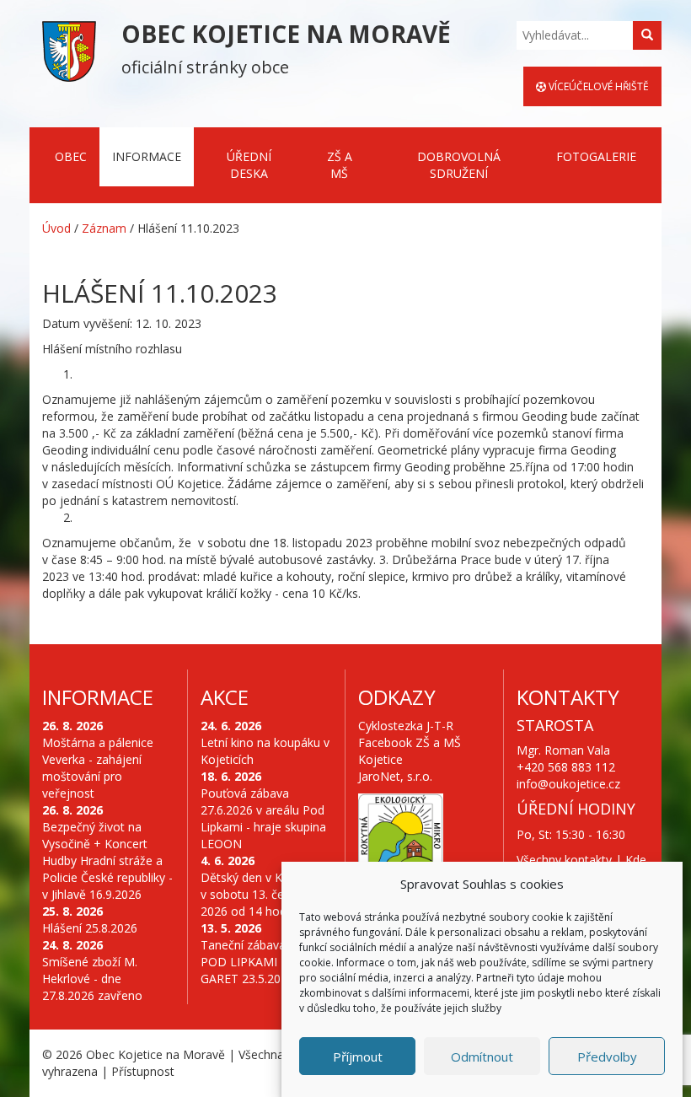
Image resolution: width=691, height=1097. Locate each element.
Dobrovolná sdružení (459, 164)
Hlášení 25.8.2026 (89, 928)
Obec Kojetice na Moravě (155, 1054)
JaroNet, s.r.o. (395, 776)
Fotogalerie (596, 156)
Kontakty (568, 697)
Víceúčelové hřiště (597, 86)
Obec (71, 156)
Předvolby (607, 1056)
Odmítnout (482, 1056)
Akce (225, 697)
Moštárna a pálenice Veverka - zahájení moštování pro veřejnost (97, 767)
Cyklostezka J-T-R (405, 726)
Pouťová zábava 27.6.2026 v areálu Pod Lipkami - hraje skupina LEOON (263, 818)
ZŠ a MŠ (339, 164)
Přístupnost (142, 1071)
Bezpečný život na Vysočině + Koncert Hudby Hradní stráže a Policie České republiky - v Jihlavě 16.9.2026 (107, 860)
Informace (146, 156)
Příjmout (358, 1056)
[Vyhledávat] (647, 35)
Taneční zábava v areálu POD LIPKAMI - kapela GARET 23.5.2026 (266, 962)
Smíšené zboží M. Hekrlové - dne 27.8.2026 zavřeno (92, 978)
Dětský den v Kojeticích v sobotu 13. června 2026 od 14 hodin (264, 894)
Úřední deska (249, 164)
